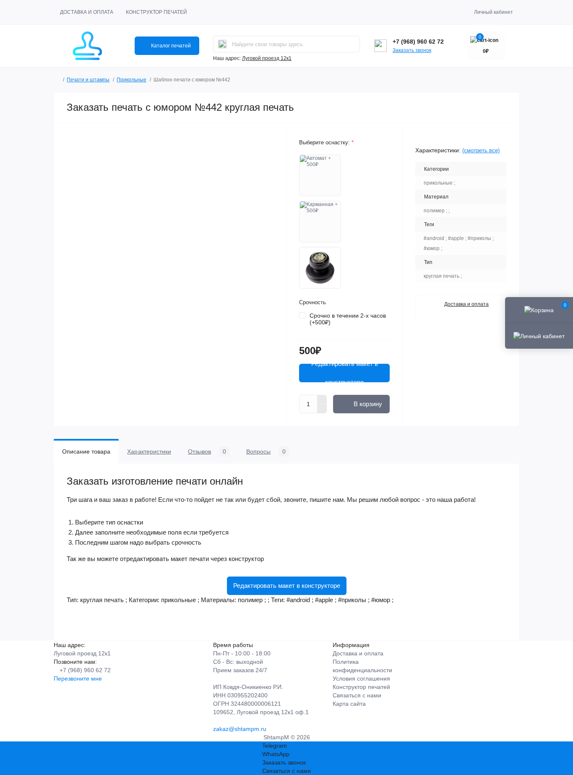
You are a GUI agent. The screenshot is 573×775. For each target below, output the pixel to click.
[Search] (222, 44)
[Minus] (322, 409)
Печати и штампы (88, 80)
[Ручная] (320, 268)
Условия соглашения (361, 678)
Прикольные (131, 80)
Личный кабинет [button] (493, 12)
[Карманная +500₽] (320, 222)
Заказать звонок (412, 50)
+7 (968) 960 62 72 (418, 41)
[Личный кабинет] (539, 336)
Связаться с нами (357, 695)
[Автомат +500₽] (320, 175)
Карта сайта (349, 703)
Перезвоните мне (78, 678)
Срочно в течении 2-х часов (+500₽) (348, 319)
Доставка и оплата (86, 12)
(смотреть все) (481, 150)
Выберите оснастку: (326, 142)
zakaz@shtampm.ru (239, 728)
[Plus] (322, 399)
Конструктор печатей (156, 12)
